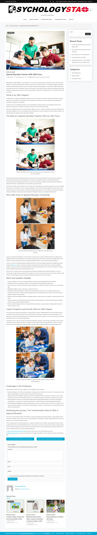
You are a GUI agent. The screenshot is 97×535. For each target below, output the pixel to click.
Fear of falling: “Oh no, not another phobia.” (81, 54)
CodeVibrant (47, 533)
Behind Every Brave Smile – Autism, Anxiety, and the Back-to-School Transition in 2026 (34, 519)
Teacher (48, 77)
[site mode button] (91, 10)
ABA (33, 77)
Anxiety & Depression (72, 1)
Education (37, 77)
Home (57, 1)
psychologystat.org (19, 77)
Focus (40, 77)
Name (9, 461)
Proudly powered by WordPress (26, 533)
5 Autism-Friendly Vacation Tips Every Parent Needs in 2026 (81, 45)
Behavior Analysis (63, 1)
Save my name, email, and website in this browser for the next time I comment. (27, 476)
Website (9, 471)
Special (44, 77)
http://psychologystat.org (24, 489)
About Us (90, 1)
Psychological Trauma (82, 1)
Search (71, 31)
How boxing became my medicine (79, 57)
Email (9, 466)
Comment (10, 449)
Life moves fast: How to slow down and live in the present (81, 50)
